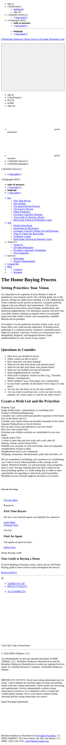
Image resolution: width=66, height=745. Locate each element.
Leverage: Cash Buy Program (28, 214)
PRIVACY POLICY (17, 586)
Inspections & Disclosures (26, 228)
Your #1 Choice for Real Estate (29, 233)
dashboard (18, 9)
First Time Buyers (22, 200)
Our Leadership (21, 253)
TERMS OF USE (16, 583)
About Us (18, 244)
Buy (9, 198)
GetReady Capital (22, 236)
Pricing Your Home (23, 225)
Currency (18, 269)
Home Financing (22, 211)
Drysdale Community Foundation (30, 250)
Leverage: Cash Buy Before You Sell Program (36, 231)
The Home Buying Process (27, 206)
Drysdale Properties (46, 735)
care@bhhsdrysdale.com (37, 741)
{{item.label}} (21, 17)
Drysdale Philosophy (24, 247)
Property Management (24, 261)
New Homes (20, 203)
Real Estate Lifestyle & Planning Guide (33, 220)
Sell (9, 222)
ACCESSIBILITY (16, 591)
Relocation (19, 258)
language (18, 272)
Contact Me (13, 264)
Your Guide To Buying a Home (29, 217)
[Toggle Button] (33, 67)
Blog (9, 266)
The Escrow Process (23, 209)
